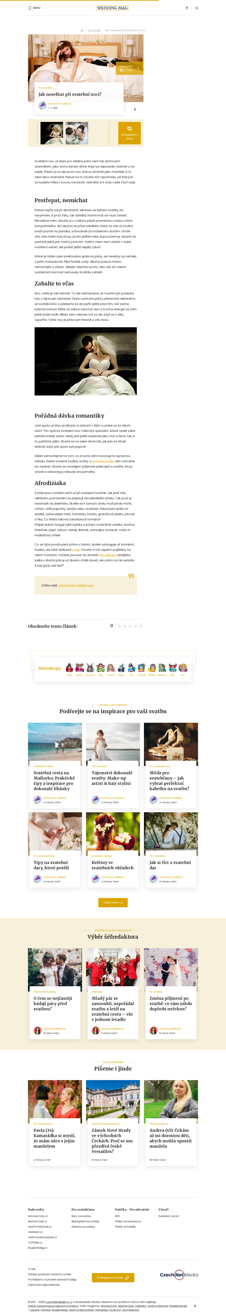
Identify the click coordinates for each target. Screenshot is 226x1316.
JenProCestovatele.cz (42, 1237)
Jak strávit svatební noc (76, 585)
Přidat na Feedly (125, 1227)
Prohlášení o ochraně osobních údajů (52, 1279)
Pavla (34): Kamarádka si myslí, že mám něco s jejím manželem (54, 1138)
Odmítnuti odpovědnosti (44, 1285)
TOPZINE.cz (35, 1242)
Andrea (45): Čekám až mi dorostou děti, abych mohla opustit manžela (171, 1138)
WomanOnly (109, 1306)
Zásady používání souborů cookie (49, 1274)
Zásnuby (97, 992)
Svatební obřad (102, 856)
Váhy (69, 675)
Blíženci (162, 675)
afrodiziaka (108, 555)
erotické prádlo (103, 461)
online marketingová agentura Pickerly (53, 1306)
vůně (75, 550)
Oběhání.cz (35, 1232)
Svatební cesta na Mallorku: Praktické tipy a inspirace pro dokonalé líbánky (54, 780)
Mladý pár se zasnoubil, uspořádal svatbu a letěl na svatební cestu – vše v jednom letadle (113, 1009)
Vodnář (142, 675)
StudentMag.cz (37, 1248)
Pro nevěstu (99, 766)
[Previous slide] (35, 133)
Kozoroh (90, 675)
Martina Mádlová (54, 1029)
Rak (101, 675)
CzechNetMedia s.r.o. (58, 1302)
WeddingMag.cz (82, 30)
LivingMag (101, 1310)
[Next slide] (112, 133)
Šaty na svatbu (81, 1216)
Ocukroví (115, 1310)
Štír (131, 675)
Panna (111, 675)
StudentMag (60, 1310)
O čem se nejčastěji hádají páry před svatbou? (53, 1004)
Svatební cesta (43, 766)
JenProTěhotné (157, 1306)
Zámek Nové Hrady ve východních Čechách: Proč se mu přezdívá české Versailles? (112, 1141)
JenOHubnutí (130, 1310)
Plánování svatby (45, 992)
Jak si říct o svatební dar (170, 865)
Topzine (34, 1310)
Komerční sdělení (59, 104)
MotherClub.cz (37, 1221)
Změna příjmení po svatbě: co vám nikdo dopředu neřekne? (171, 1004)
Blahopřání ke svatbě (85, 1221)
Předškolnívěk (178, 1306)
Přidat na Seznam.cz (128, 1221)
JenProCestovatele (81, 1310)
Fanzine (45, 1310)
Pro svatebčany (160, 766)
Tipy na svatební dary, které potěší (51, 865)
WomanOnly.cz (38, 1216)
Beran (79, 675)
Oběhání (140, 1306)
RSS (117, 1216)
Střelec (152, 675)
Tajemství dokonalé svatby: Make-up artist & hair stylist (112, 778)
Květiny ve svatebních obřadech (113, 865)
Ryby (121, 675)
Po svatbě (94, 30)
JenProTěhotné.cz (40, 1227)
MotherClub (126, 1306)
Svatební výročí (168, 1216)
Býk (173, 675)
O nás (31, 1269)
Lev (183, 675)
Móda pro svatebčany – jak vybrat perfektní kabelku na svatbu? (169, 780)
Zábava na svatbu (83, 1227)
